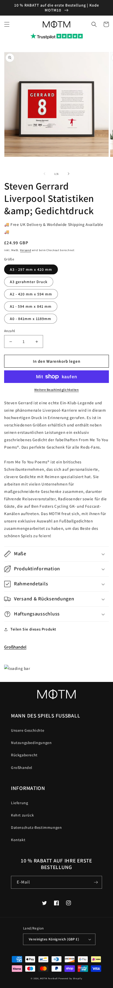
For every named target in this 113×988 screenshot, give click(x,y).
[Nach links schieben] (44, 174)
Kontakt (18, 839)
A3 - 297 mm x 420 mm (31, 269)
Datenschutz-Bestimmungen (36, 827)
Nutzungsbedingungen (31, 742)
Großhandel (15, 647)
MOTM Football (49, 978)
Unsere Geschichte (27, 730)
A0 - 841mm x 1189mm (30, 318)
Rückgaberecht (24, 754)
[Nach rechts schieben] (69, 174)
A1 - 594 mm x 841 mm (31, 306)
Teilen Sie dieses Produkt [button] (33, 629)
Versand (25, 250)
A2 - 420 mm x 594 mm (31, 294)
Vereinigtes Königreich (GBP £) (54, 939)
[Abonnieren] (96, 882)
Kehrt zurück (22, 815)
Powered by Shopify (70, 978)
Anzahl (9, 331)
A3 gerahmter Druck (28, 281)
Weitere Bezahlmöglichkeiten (56, 390)
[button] (7, 24)
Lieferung (19, 802)
